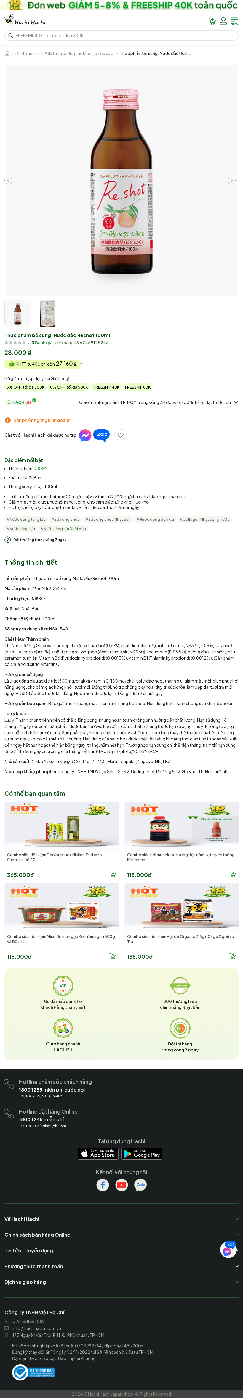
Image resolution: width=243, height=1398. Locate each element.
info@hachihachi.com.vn (36, 1328)
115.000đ (139, 874)
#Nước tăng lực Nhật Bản (63, 528)
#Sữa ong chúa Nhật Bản (108, 519)
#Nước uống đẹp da (155, 519)
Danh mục (25, 53)
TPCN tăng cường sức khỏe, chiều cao (77, 53)
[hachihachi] (121, 5)
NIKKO (40, 468)
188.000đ (140, 956)
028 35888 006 (28, 1321)
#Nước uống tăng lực (26, 519)
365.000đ (20, 874)
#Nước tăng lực (21, 528)
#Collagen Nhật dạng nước (205, 519)
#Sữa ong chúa (65, 519)
